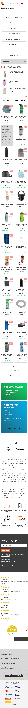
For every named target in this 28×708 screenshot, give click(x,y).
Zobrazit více (23, 96)
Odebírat (5, 550)
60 (16, 370)
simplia (14, 704)
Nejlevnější (14, 100)
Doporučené (5, 100)
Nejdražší (23, 100)
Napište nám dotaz (14, 428)
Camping (6, 8)
